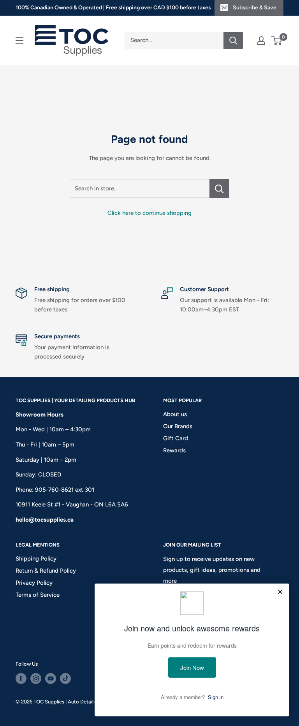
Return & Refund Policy (46, 570)
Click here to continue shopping (149, 212)
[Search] (233, 40)
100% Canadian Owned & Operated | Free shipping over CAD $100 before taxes (113, 7)
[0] (277, 40)
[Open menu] (19, 40)
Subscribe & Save (254, 7)
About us (175, 414)
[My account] (261, 40)
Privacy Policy (34, 582)
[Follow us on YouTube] (50, 678)
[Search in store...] (219, 188)
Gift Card (175, 438)
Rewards (174, 450)
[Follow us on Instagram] (35, 678)
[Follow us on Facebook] (21, 678)
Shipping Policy (36, 558)
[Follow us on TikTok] (65, 678)
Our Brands (177, 426)
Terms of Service (38, 594)
